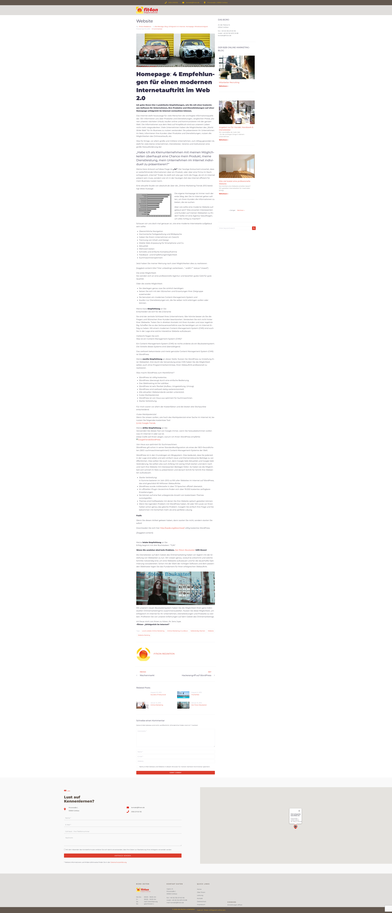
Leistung (200, 895)
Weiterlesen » (223, 86)
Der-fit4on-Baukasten (185, 550)
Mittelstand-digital (201, 26)
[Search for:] (234, 228)
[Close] (299, 810)
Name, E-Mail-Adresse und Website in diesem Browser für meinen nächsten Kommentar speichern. (174, 767)
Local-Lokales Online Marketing (153, 631)
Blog (166, 26)
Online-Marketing (157, 705)
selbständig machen (198, 631)
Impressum (201, 904)
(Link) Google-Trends (145, 423)
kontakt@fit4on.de (224, 35)
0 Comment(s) (157, 29)
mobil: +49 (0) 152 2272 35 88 (228, 33)
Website (211, 631)
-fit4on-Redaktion (145, 26)
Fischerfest (195, 695)
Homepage (190, 26)
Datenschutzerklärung (119, 862)
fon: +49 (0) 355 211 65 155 (227, 31)
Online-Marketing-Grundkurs (177, 631)
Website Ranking (144, 635)
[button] (295, 827)
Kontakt (200, 898)
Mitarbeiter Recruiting (229, 82)
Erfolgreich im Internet (177, 26)
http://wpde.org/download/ (172, 528)
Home (199, 889)
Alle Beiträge (159, 26)
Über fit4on (201, 892)
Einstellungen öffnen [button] (234, 905)
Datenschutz (201, 901)
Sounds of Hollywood (158, 695)
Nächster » (241, 210)
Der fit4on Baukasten (199, 705)
